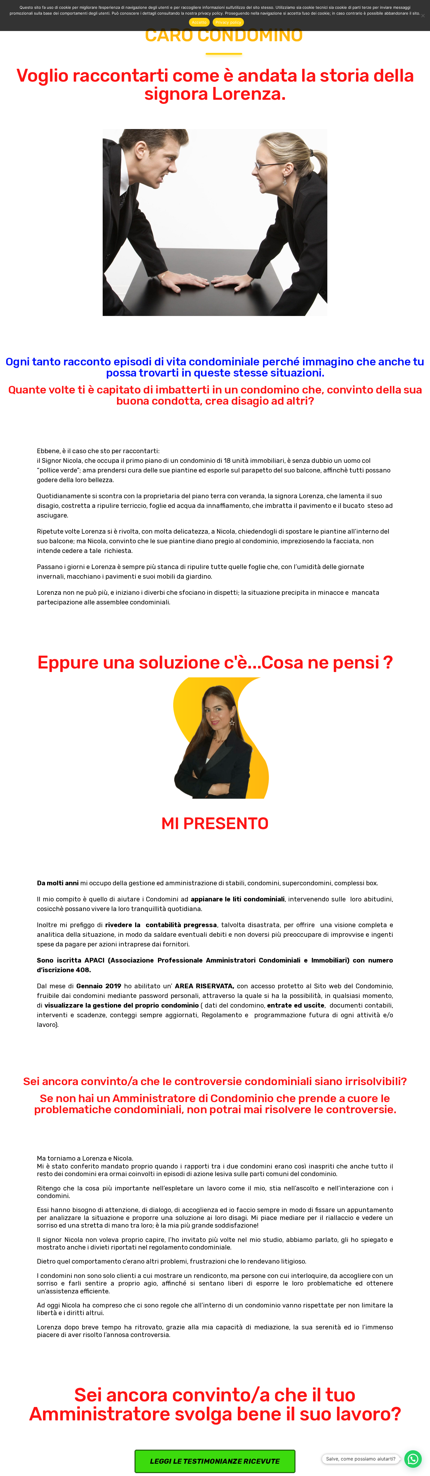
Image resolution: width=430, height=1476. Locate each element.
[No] (423, 15)
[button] (413, 1459)
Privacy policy (228, 22)
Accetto (199, 22)
